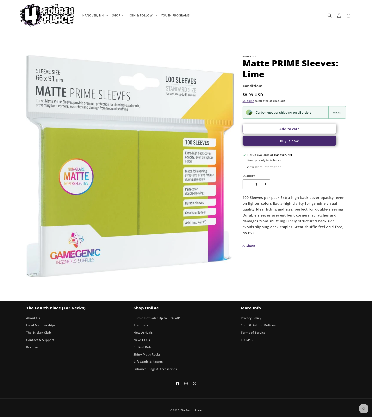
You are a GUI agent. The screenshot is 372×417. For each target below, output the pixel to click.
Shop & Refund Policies (258, 325)
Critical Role (142, 347)
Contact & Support (40, 340)
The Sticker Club (38, 333)
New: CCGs (141, 340)
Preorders (140, 325)
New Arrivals (143, 333)
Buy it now (289, 140)
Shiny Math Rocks (147, 354)
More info (337, 112)
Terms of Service (253, 333)
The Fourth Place (191, 410)
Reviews (32, 347)
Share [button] (250, 245)
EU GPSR (247, 340)
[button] (94, 15)
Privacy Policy (251, 318)
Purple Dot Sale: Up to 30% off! (156, 318)
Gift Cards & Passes (148, 362)
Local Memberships (40, 325)
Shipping (248, 101)
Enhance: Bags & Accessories (155, 369)
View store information (264, 167)
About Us (33, 318)
